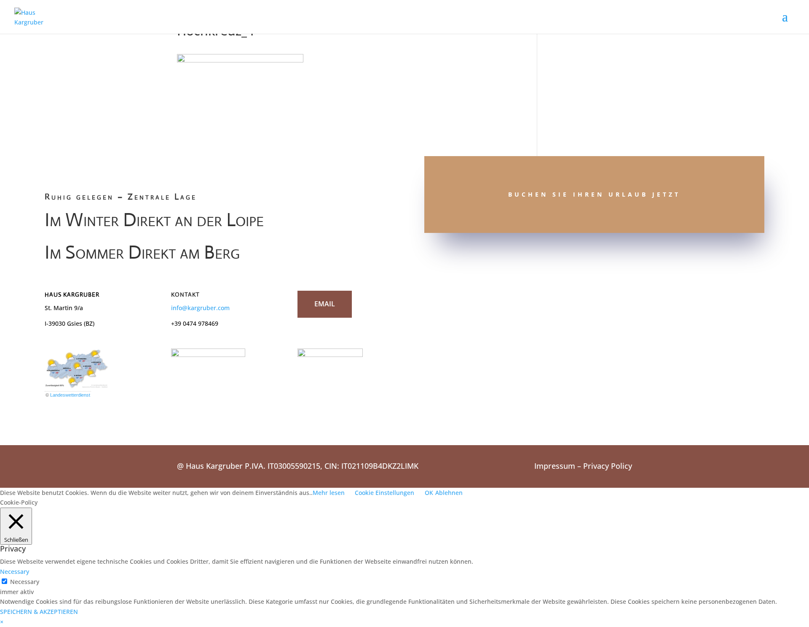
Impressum (554, 466)
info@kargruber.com (200, 308)
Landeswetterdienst (70, 394)
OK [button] (429, 493)
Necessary (24, 582)
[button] (1, 622)
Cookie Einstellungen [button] (384, 493)
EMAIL (324, 303)
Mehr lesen (329, 493)
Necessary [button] (14, 572)
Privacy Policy (607, 466)
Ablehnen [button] (449, 493)
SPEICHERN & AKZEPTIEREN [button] (39, 612)
